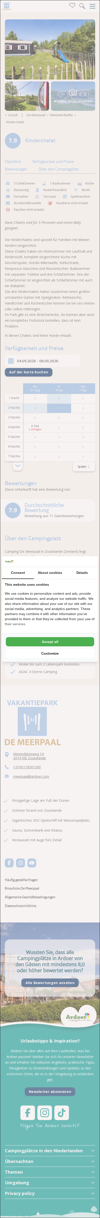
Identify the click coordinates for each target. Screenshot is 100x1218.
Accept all (50, 642)
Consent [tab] (18, 573)
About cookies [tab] (50, 573)
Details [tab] (82, 573)
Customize (50, 653)
